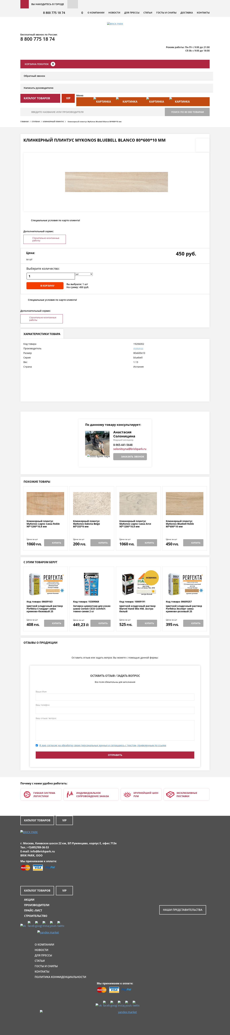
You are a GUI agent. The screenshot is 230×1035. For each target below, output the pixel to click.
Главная (24, 121)
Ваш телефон (43, 704)
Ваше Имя (41, 691)
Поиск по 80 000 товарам (187, 112)
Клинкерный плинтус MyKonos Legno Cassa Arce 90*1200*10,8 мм (135, 524)
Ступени (36, 121)
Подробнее (45, 511)
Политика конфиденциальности (60, 977)
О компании (96, 12)
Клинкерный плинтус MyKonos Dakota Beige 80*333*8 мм (86, 524)
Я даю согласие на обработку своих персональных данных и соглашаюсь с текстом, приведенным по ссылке (102, 745)
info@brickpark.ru (42, 851)
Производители (36, 905)
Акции (29, 900)
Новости (114, 12)
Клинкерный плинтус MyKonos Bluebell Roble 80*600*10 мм (180, 524)
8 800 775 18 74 (54, 13)
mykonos (138, 348)
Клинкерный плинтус (53, 121)
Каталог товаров (37, 820)
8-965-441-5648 (123, 445)
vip (68, 98)
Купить (56, 542)
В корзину (47, 285)
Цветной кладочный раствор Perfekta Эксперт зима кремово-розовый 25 (184, 609)
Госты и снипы (166, 12)
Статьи (147, 12)
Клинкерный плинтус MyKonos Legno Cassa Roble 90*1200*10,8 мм (43, 524)
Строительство (35, 916)
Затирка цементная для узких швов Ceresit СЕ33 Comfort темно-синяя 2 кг (91, 609)
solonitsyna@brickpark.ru (129, 449)
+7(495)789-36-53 (38, 847)
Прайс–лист (33, 910)
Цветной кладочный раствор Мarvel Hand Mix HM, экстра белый (137, 609)
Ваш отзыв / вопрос (46, 718)
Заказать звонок (132, 456)
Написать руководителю (38, 87)
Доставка (186, 12)
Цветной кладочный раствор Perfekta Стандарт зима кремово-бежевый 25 (45, 609)
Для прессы (131, 12)
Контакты (203, 12)
